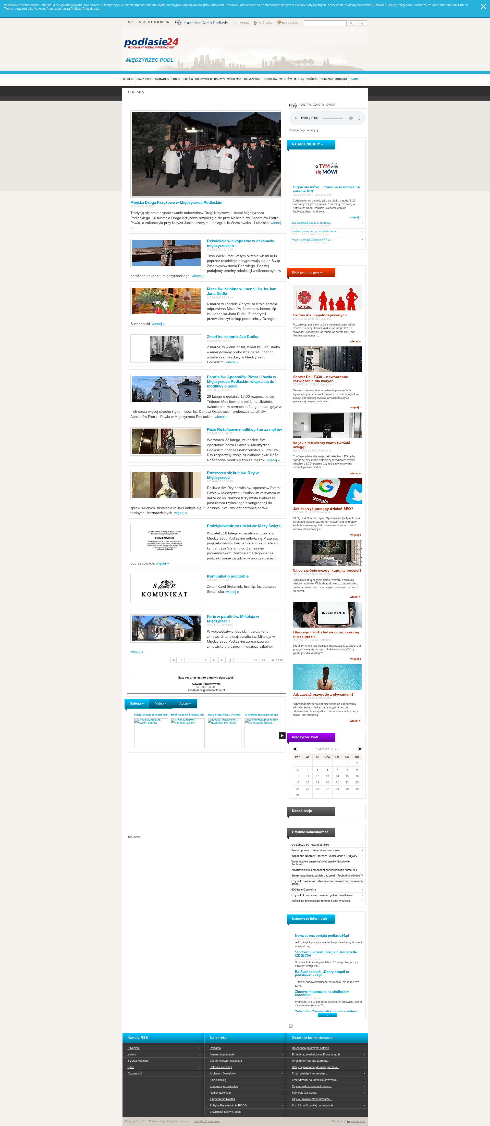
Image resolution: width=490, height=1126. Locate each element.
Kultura (132, 1054)
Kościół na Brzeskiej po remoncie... (313, 1105)
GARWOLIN (162, 79)
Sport (131, 1067)
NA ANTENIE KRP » (307, 144)
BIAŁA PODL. (145, 79)
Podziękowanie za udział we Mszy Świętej (244, 526)
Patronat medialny (221, 1067)
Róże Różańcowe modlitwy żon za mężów (244, 429)
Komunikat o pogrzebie (228, 576)
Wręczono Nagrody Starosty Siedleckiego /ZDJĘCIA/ (324, 856)
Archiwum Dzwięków (223, 1073)
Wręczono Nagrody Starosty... (310, 1060)
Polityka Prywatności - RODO (228, 1105)
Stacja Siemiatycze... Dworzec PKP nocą (229, 714)
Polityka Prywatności (207, 1121)
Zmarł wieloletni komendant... (310, 1073)
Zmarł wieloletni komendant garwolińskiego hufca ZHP (324, 870)
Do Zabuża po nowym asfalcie (310, 844)
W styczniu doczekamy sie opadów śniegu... (268, 714)
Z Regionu (134, 1047)
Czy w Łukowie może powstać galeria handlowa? (321, 895)
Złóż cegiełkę (218, 1079)
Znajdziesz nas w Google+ (226, 1111)
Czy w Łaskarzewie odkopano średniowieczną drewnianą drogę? (327, 882)
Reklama (215, 1047)
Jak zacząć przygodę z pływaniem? (323, 694)
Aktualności (135, 1073)
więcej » (198, 276)
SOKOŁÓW (270, 79)
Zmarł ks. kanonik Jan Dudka (232, 336)
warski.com (358, 1121)
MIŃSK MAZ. (234, 79)
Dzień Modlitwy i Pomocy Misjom (189, 714)
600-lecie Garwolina (303, 889)
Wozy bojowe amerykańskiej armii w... (315, 1067)
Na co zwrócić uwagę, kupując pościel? (327, 570)
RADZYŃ (219, 79)
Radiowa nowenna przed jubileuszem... (315, 231)
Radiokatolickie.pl (220, 1092)
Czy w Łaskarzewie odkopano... (312, 1086)
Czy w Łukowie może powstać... (312, 1098)
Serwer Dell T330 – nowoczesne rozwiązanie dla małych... (320, 379)
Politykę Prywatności (85, 8)
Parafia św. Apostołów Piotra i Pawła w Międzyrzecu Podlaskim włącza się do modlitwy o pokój (241, 381)
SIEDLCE (128, 79)
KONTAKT (341, 79)
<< (173, 659)
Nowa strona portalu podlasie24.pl (322, 935)
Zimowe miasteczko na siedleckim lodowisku (322, 993)
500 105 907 (161, 21)
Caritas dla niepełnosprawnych (320, 315)
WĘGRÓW (285, 79)
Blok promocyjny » (307, 272)
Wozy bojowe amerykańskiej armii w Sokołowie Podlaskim (320, 863)
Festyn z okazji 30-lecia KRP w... (311, 239)
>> (263, 659)
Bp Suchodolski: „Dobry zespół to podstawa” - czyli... (322, 973)
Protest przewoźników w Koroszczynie (315, 850)
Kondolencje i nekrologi (224, 1086)
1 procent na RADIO (222, 1098)
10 (255, 659)
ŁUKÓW (188, 79)
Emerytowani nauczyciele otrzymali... (315, 1079)
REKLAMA (327, 79)
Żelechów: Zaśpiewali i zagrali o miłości (327, 1012)
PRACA (354, 79)
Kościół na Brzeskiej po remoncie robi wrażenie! (321, 900)
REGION (299, 79)
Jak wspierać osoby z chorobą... (311, 222)
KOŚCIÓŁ (312, 79)
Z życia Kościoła (138, 1060)
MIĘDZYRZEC (203, 79)
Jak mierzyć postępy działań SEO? (323, 509)
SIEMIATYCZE (252, 79)
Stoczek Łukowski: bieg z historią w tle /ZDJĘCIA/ (326, 953)
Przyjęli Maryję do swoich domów (152, 714)
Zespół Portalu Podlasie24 (226, 1060)
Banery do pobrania (222, 1054)
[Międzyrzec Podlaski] (151, 60)
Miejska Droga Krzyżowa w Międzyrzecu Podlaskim (176, 202)
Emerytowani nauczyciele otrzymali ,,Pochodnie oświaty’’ (326, 875)
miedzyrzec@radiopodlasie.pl (206, 690)
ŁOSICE (176, 79)
